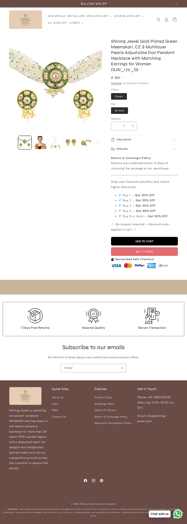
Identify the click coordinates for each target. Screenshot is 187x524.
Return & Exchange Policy (111, 416)
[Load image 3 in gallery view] (55, 142)
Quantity (116, 118)
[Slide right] (98, 143)
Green (119, 96)
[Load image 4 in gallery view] (71, 142)
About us (57, 397)
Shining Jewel (87, 504)
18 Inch (119, 110)
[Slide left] (13, 143)
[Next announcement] (177, 3)
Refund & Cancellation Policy (113, 423)
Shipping (116, 83)
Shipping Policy (104, 403)
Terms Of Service (106, 410)
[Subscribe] (122, 368)
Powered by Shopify (105, 504)
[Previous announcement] (10, 3)
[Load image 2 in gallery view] (40, 142)
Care (55, 403)
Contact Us (59, 416)
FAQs (55, 410)
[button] (99, 16)
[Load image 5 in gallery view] (86, 142)
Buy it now (144, 252)
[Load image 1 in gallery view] (25, 142)
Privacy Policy (103, 397)
